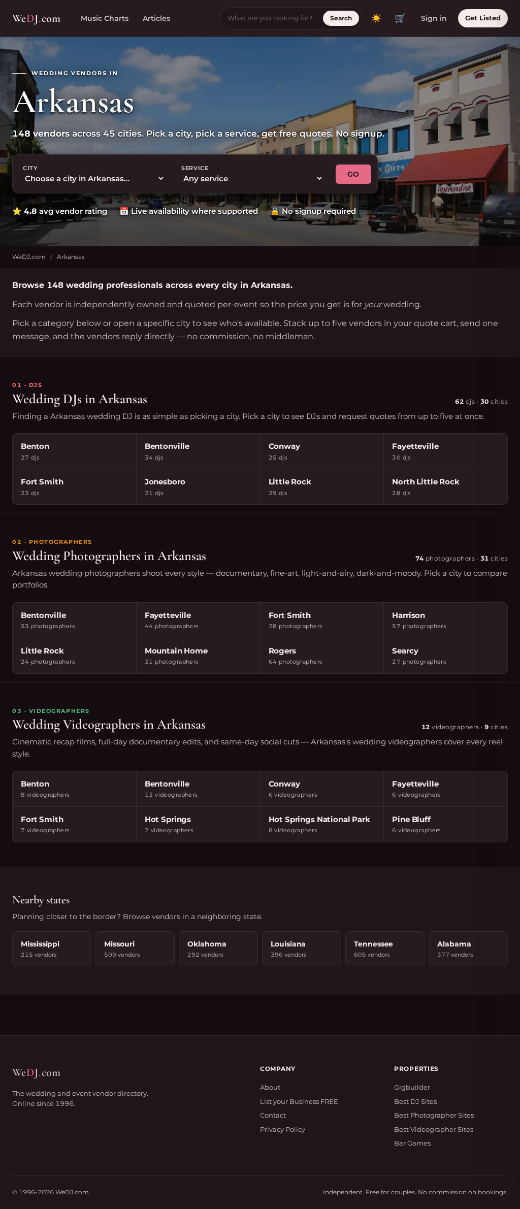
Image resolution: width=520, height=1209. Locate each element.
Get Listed (483, 18)
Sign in (434, 18)
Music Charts (104, 18)
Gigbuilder (412, 1087)
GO (353, 174)
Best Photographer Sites (434, 1115)
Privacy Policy (282, 1129)
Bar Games (412, 1143)
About (270, 1087)
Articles (156, 18)
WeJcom (36, 18)
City (30, 168)
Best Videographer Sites (433, 1129)
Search (341, 18)
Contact (273, 1115)
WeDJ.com (29, 256)
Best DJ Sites (415, 1101)
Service (195, 168)
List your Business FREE (299, 1101)
